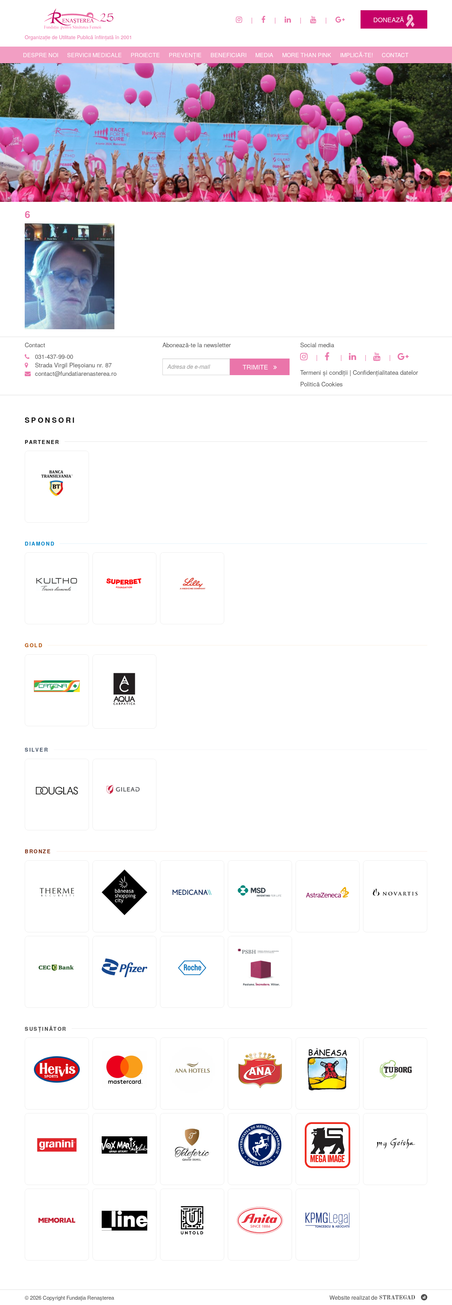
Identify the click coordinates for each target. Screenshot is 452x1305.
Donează (389, 19)
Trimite (256, 366)
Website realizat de (372, 1297)
